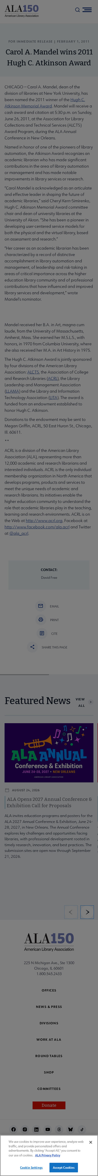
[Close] (91, 1142)
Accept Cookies (64, 1167)
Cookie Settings (31, 1167)
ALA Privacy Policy (47, 1155)
